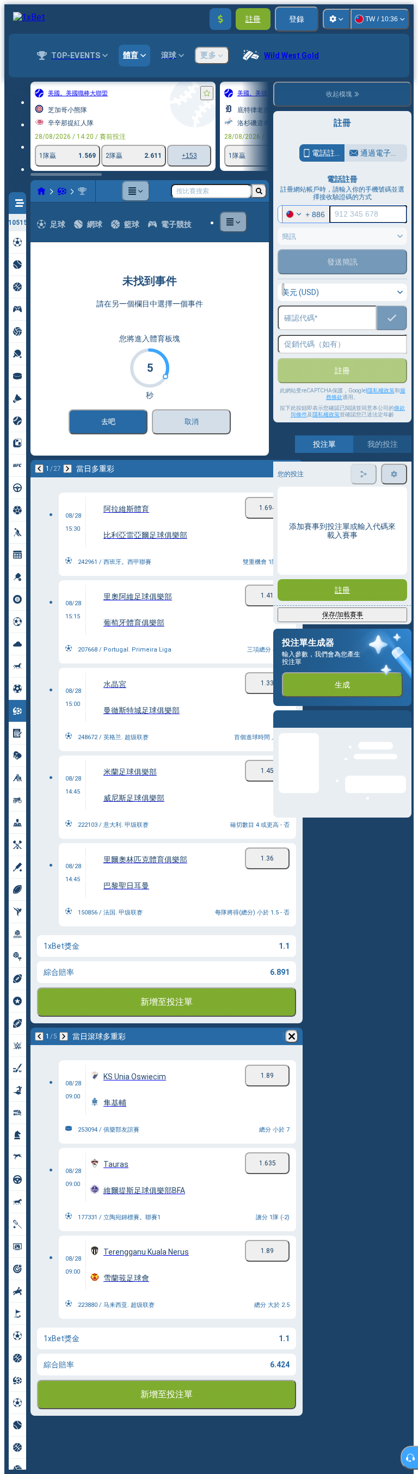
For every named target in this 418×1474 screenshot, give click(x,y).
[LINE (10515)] (41, 191)
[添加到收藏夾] (206, 93)
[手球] (62, 191)
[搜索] (259, 191)
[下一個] (67, 468)
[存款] (220, 19)
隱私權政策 (326, 414)
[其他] (135, 191)
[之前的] (39, 468)
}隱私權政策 (380, 391)
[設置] (336, 19)
